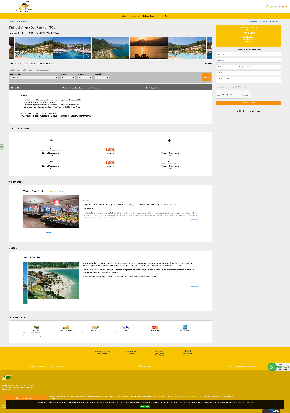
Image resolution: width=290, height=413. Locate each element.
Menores (81, 74)
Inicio (124, 16)
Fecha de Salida (15, 74)
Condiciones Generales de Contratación (159, 348)
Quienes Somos (149, 16)
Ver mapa (52, 233)
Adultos (63, 74)
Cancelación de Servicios (130, 347)
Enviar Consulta (248, 103)
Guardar (264, 21)
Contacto (163, 16)
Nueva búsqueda (21, 21)
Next (212, 47)
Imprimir (254, 21)
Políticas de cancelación (187, 347)
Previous (9, 47)
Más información (247, 402)
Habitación (98, 74)
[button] (27, 211)
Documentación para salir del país (102, 347)
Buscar (206, 77)
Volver (12, 21)
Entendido (145, 406)
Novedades (134, 16)
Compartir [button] (275, 21)
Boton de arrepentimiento (24, 393)
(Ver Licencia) (16, 384)
